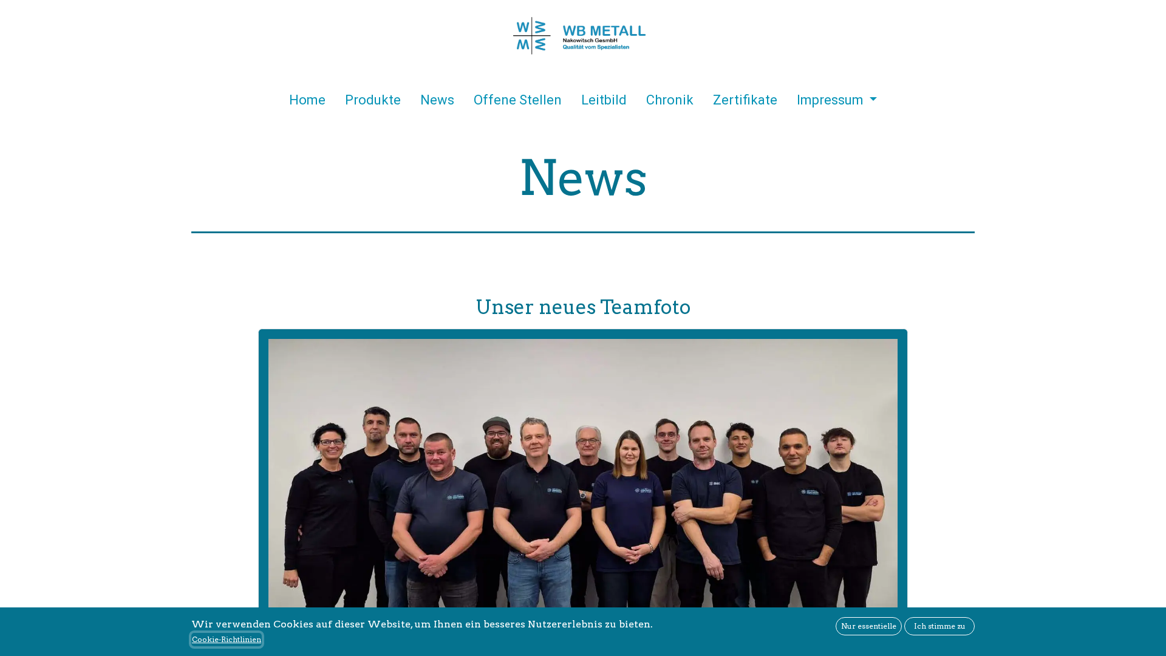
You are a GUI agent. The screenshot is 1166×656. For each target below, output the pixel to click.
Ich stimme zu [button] (940, 625)
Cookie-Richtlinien (226, 639)
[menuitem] (307, 102)
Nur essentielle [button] (868, 625)
